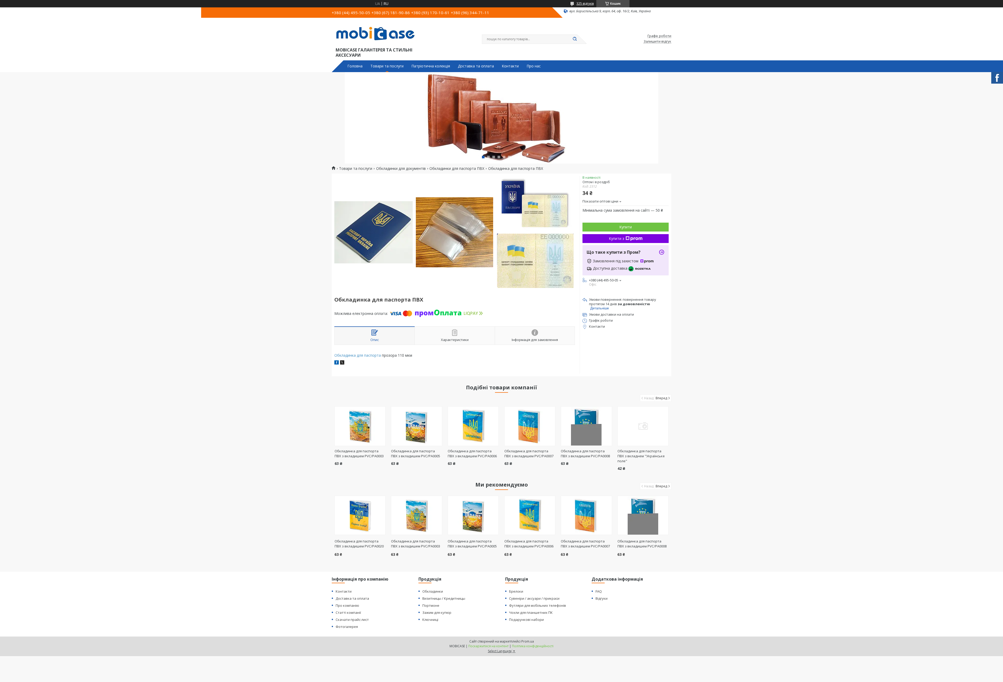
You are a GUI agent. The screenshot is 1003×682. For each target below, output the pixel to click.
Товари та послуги (387, 66)
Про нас (534, 66)
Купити (625, 226)
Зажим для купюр (436, 612)
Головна (355, 66)
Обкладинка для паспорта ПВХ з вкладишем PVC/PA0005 (415, 453)
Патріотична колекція (430, 66)
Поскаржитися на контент (488, 646)
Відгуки (602, 598)
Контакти (510, 66)
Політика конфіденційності (532, 646)
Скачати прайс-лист (352, 619)
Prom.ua (527, 641)
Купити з (616, 238)
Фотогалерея (347, 626)
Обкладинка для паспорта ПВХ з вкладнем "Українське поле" (641, 456)
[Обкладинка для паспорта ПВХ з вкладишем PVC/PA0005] (416, 426)
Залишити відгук (657, 41)
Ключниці (430, 619)
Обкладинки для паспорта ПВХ (456, 168)
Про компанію (347, 605)
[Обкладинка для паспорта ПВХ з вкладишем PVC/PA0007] (529, 426)
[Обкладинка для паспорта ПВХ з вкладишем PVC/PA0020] (360, 515)
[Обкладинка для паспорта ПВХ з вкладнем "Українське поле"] (642, 426)
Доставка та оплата (476, 66)
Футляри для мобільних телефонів (537, 605)
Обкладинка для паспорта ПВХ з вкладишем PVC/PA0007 (528, 453)
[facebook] (336, 363)
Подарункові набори (526, 619)
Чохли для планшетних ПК (531, 612)
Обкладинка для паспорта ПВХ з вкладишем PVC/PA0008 (585, 453)
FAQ (599, 591)
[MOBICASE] (377, 33)
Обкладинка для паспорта (357, 355)
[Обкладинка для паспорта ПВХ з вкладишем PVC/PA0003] (360, 426)
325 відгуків (585, 3)
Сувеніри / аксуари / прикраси (534, 598)
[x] (342, 363)
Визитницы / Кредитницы (443, 598)
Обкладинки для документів (401, 168)
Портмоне (430, 605)
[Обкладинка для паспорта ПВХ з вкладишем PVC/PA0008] (586, 426)
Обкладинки (432, 591)
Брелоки (516, 591)
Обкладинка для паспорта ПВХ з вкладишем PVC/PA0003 (359, 453)
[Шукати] (574, 39)
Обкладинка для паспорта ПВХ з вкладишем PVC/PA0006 (472, 453)
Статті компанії (348, 612)
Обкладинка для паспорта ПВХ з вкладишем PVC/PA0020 (359, 543)
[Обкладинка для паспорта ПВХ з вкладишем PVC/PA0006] (473, 426)
